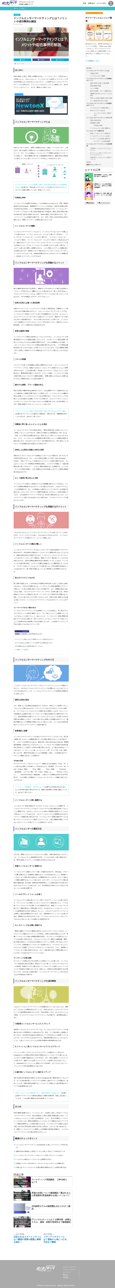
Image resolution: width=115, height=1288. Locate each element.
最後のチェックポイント (93, 164)
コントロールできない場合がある (102, 114)
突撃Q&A (91, 3)
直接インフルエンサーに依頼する (100, 133)
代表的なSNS (94, 73)
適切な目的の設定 (95, 120)
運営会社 (65, 1275)
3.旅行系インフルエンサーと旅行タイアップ (100, 158)
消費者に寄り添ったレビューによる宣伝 (101, 94)
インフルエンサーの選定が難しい (100, 108)
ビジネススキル (20, 63)
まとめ (88, 162)
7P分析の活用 (98, 125)
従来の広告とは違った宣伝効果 (99, 83)
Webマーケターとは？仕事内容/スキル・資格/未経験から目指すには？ (37, 1093)
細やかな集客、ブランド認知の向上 (101, 91)
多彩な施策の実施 (95, 85)
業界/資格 (22, 8)
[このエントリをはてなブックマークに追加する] (60, 59)
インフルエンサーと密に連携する (100, 128)
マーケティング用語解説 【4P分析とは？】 (29, 787)
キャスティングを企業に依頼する (100, 138)
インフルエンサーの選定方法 (95, 131)
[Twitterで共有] (22, 59)
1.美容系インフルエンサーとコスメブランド (100, 149)
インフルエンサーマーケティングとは (97, 70)
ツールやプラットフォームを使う (100, 136)
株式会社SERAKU (69, 1285)
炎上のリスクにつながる (97, 110)
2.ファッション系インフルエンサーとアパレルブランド (100, 154)
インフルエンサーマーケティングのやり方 (99, 117)
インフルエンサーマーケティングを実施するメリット (99, 79)
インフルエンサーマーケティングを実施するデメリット (99, 104)
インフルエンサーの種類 (97, 76)
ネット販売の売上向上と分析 (99, 100)
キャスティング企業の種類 (102, 141)
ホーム (16, 8)
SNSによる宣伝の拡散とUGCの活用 (101, 98)
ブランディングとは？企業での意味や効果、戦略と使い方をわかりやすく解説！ (41, 411)
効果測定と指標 (95, 123)
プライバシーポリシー (69, 1269)
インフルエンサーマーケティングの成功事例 (99, 145)
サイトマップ (67, 1272)
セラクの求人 (101, 3)
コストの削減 (94, 88)
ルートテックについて (69, 1267)
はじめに (89, 68)
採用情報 (65, 1277)
